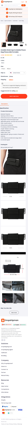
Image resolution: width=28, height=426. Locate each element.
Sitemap (20, 424)
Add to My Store (14, 96)
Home (2, 20)
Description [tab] (4, 104)
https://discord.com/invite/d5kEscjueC (5, 340)
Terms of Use (4, 424)
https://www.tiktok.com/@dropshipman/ (2, 340)
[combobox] (15, 73)
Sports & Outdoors (8, 20)
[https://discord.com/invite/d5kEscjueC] (4, 340)
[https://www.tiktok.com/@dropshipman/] (2, 340)
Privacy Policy (13, 424)
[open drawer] (26, 1)
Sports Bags (21, 20)
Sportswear (15, 20)
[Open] (24, 73)
